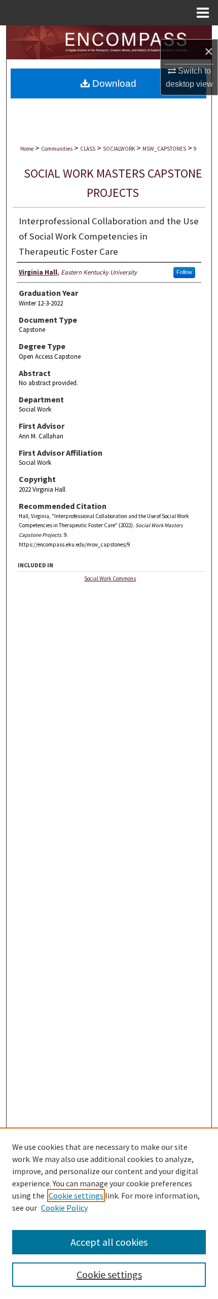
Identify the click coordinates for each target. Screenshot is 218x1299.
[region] (109, 1213)
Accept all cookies (109, 1242)
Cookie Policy (64, 1208)
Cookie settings (76, 1195)
